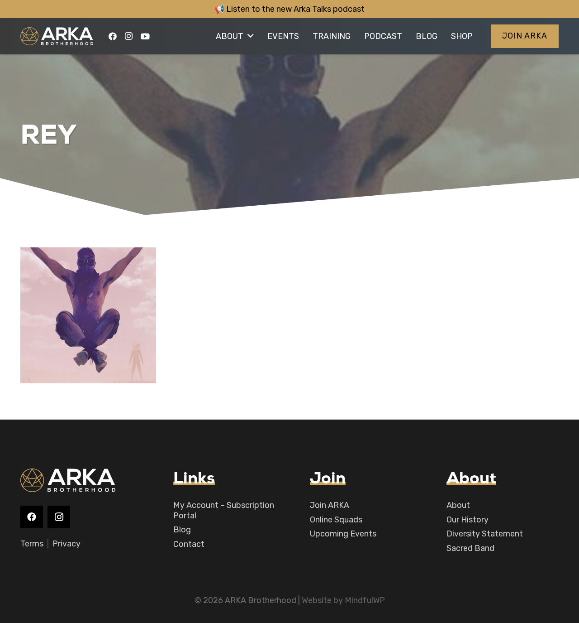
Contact (188, 544)
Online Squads (336, 520)
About (458, 505)
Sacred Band (470, 548)
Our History (467, 520)
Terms (31, 544)
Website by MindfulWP (343, 600)
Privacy (66, 544)
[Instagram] (129, 36)
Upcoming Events (343, 534)
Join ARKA (329, 505)
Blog (182, 530)
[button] (250, 36)
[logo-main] (56, 36)
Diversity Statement (484, 534)
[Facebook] (112, 36)
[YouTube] (145, 36)
